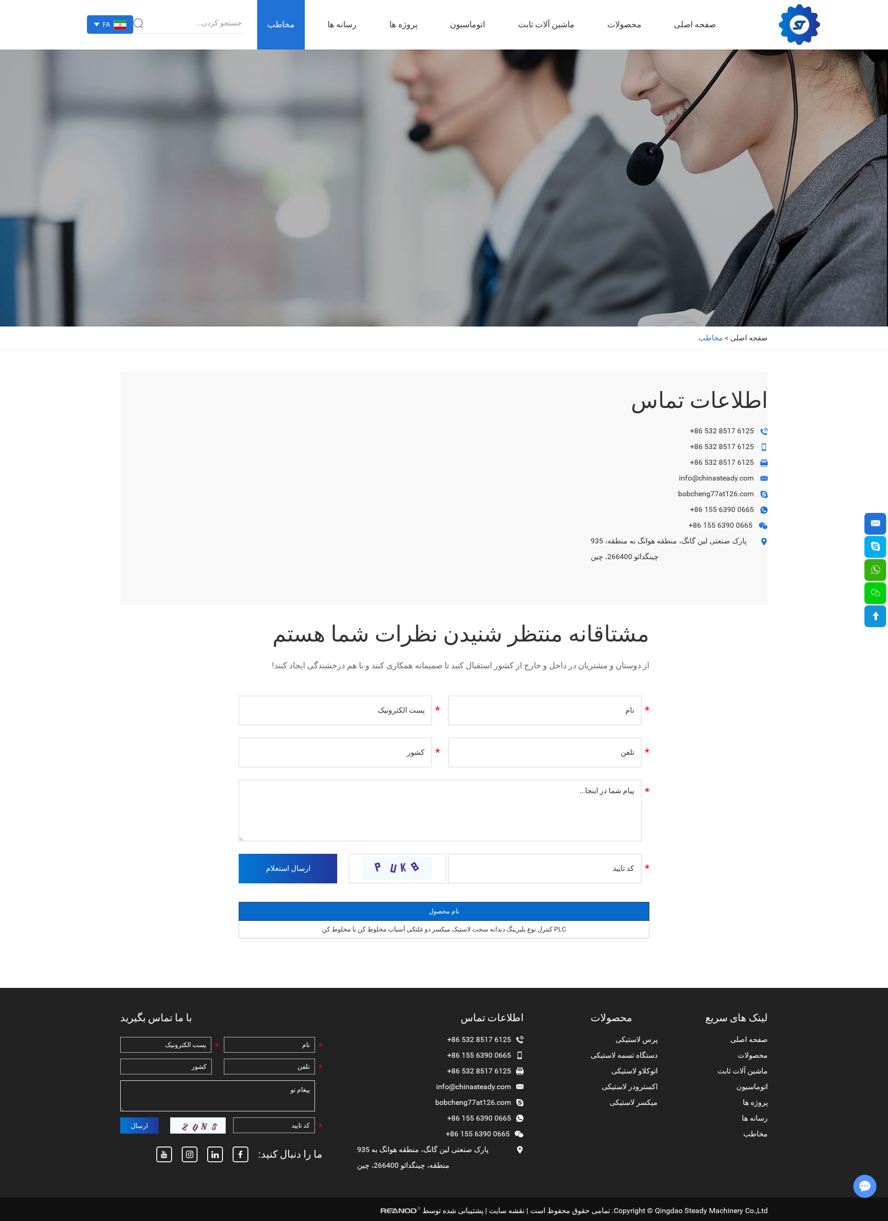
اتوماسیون (467, 24)
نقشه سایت (506, 1210)
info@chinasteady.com (716, 478)
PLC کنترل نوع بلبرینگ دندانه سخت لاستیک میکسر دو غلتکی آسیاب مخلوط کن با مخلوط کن (444, 929)
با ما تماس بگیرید (156, 1018)
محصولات (624, 24)
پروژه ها (403, 24)
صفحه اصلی (695, 24)
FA (106, 24)
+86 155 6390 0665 (722, 509)
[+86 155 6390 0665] (875, 570)
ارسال (139, 1125)
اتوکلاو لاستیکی (634, 1071)
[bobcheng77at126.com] (875, 547)
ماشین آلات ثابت (546, 24)
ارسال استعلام (288, 868)
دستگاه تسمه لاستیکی (624, 1055)
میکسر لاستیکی (634, 1102)
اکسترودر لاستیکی (630, 1086)
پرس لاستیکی (637, 1039)
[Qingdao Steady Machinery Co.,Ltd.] (799, 24)
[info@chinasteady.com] (875, 524)
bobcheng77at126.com (716, 493)
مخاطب (281, 24)
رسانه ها (342, 24)
